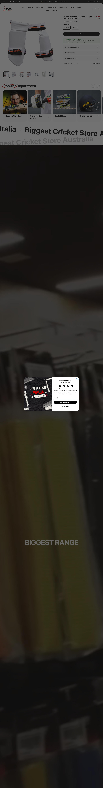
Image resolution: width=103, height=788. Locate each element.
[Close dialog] (77, 379)
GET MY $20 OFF (65, 402)
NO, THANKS (65, 406)
